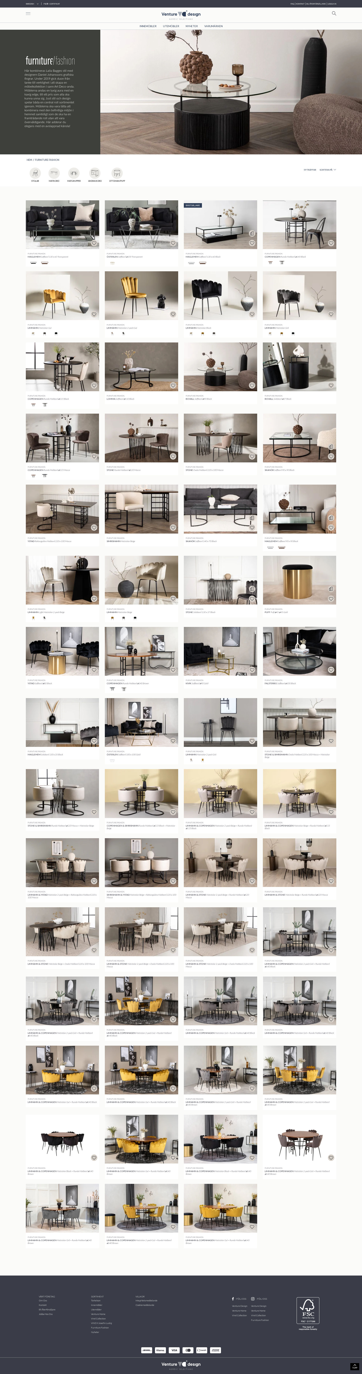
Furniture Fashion (47, 159)
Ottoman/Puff (117, 181)
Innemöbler (148, 26)
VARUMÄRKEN (213, 26)
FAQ (292, 4)
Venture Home (98, 1314)
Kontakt (43, 1305)
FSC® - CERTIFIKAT (52, 4)
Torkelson (95, 1300)
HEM (29, 159)
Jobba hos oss (46, 1314)
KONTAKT (300, 4)
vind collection (98, 1318)
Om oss (43, 1300)
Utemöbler (171, 26)
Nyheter (192, 26)
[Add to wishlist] (94, 243)
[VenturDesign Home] (181, 1364)
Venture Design (239, 1306)
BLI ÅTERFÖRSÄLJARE (316, 4)
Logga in (332, 4)
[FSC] (309, 1313)
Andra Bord (95, 181)
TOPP (354, 1367)
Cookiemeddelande (145, 1305)
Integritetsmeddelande (146, 1300)
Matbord (54, 181)
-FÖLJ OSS (240, 1298)
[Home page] (181, 14)
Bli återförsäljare (47, 1309)
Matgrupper (74, 181)
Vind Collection (239, 1315)
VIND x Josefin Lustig (101, 1323)
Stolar (35, 181)
